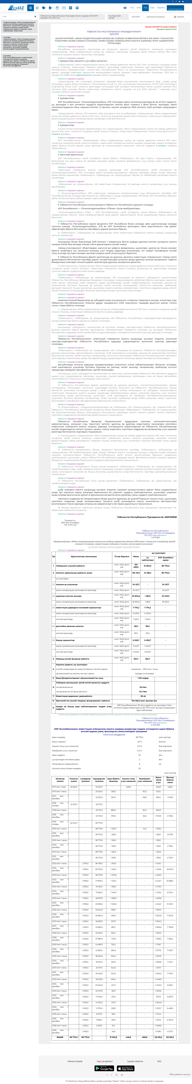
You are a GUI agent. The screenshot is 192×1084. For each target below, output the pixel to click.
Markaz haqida (75, 1061)
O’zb (152, 8)
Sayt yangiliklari (105, 1061)
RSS (159, 1061)
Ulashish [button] (180, 17)
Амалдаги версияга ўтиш (167, 29)
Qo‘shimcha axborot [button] (156, 17)
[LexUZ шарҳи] (50, 7)
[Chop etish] (77, 7)
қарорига (162, 535)
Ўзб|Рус (161, 8)
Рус (132, 8)
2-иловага (162, 145)
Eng (139, 8)
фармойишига (84, 75)
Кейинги (62, 46)
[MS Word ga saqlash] (70, 7)
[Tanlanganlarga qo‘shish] (37, 7)
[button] (19, 26)
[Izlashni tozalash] (35, 16)
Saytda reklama (135, 1061)
